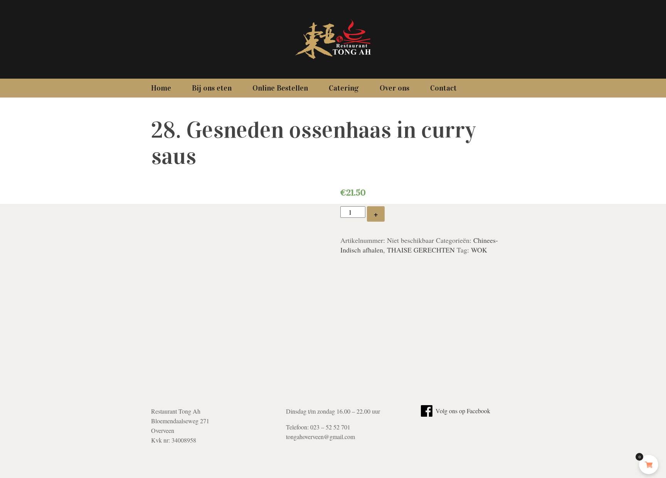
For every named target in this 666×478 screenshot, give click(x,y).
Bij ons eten (212, 88)
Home (161, 88)
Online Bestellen (280, 88)
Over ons (394, 88)
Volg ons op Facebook (462, 411)
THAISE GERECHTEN (421, 249)
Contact (443, 88)
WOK (479, 249)
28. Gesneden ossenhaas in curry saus (313, 143)
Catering (344, 88)
